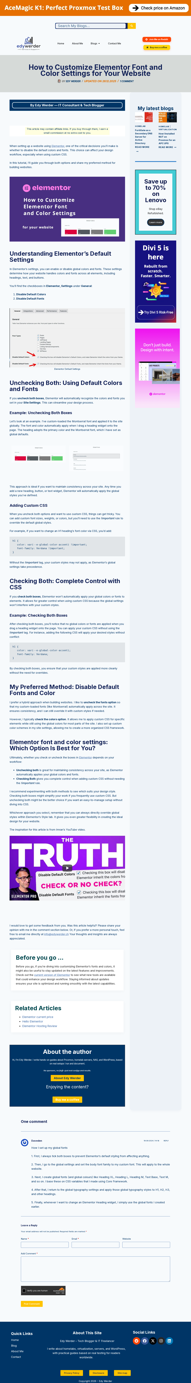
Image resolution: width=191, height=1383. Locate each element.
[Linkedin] (169, 1341)
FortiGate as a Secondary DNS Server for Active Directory (143, 136)
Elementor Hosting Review (39, 1026)
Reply (166, 1141)
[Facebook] (144, 1341)
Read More (167, 147)
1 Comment (127, 81)
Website (126, 1238)
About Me (17, 1351)
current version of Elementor (52, 974)
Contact (16, 1356)
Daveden (36, 1140)
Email (75, 1238)
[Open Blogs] (99, 43)
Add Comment (29, 1253)
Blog (14, 1345)
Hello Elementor (32, 1021)
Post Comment (32, 1303)
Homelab (140, 126)
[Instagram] (161, 1341)
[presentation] (144, 117)
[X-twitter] (153, 1341)
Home (15, 1340)
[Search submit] (132, 26)
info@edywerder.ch (56, 934)
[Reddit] (136, 1341)
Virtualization (168, 129)
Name (25, 1238)
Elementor (57, 146)
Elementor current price (37, 1017)
